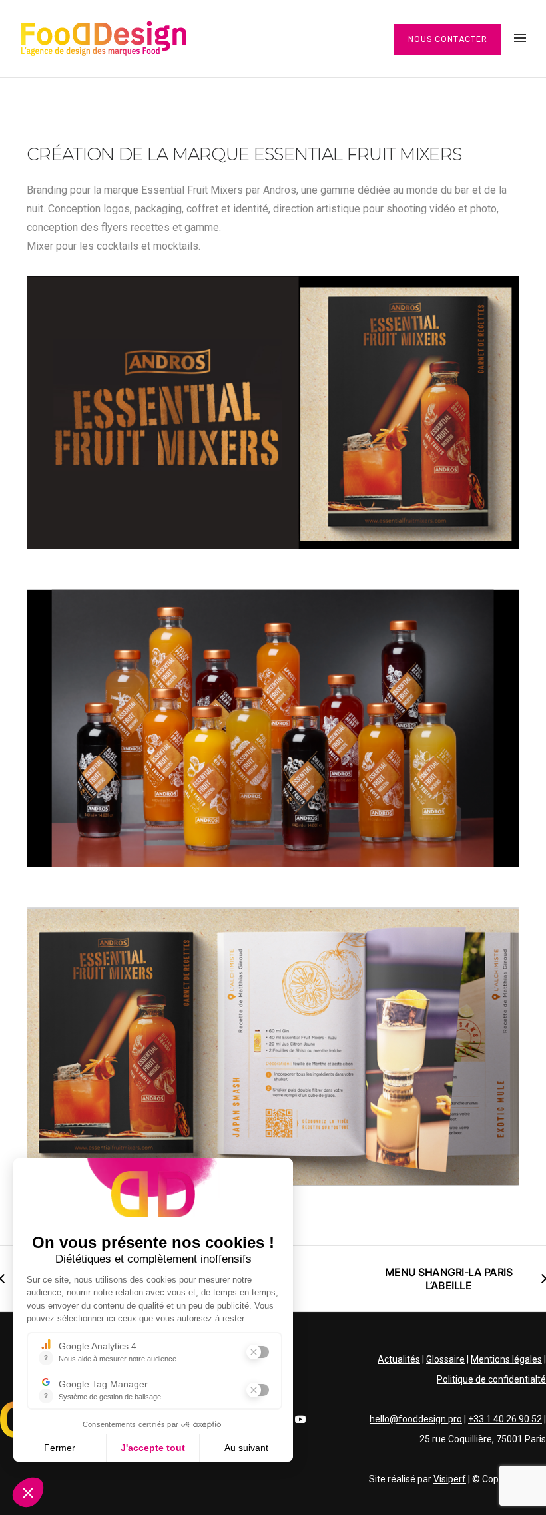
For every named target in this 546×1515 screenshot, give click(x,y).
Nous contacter (447, 39)
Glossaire (445, 1359)
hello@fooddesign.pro (416, 1419)
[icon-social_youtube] (300, 1419)
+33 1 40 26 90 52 (505, 1419)
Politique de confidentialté (491, 1379)
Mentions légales (506, 1359)
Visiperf (449, 1479)
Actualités (399, 1359)
